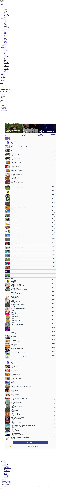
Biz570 (5, 46)
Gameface (5, 33)
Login (3, 79)
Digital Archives (6, 68)
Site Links (3, 461)
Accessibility (5, 474)
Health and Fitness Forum (7, 54)
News (4, 8)
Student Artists (4, 109)
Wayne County (6, 25)
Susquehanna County (6, 27)
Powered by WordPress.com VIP (6, 484)
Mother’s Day (4, 108)
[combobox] (28, 134)
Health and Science (6, 15)
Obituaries (5, 28)
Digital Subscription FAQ (7, 475)
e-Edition (3, 76)
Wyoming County (6, 26)
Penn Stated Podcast (6, 63)
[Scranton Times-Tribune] (3, 101)
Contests (5, 53)
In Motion (5, 60)
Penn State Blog (6, 62)
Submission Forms (4, 7)
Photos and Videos (6, 11)
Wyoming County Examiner (7, 468)
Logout (3, 80)
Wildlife (5, 38)
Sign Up (1, 83)
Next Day (29, 446)
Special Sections (4, 77)
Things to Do (3, 47)
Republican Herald (6, 467)
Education (5, 12)
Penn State (5, 36)
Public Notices (5, 72)
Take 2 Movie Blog (6, 66)
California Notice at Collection (6, 481)
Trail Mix (5, 65)
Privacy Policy (5, 473)
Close (1, 488)
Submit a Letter (6, 44)
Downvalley (5, 24)
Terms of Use (4, 479)
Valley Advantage (4, 17)
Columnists (5, 41)
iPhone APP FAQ (6, 476)
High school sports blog (7, 34)
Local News (3, 18)
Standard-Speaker (6, 466)
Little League (5, 35)
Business (3, 45)
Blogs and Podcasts (4, 57)
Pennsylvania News (6, 14)
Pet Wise (5, 52)
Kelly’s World (5, 61)
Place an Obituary (6, 29)
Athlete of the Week (6, 31)
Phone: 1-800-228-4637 (7, 471)
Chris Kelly (5, 42)
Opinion (5, 40)
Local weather (5, 9)
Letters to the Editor (6, 43)
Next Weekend (36, 446)
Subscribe (3, 94)
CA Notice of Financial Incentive (6, 482)
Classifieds (5, 70)
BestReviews (3, 74)
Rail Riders (5, 37)
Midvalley (5, 23)
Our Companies (4, 465)
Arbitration (3, 483)
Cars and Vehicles (6, 71)
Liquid (4, 55)
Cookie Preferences (4, 480)
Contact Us (6, 89)
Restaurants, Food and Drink (7, 49)
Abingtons (5, 21)
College (5, 32)
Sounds (5, 64)
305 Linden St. (6, 469)
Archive (5, 463)
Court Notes (5, 10)
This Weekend (32, 446)
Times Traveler (6, 50)
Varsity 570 (5, 39)
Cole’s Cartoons (6, 58)
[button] (30, 0)
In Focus (5, 59)
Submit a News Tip (6, 69)
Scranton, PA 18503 (6, 470)
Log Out (9, 89)
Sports (3, 30)
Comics (5, 51)
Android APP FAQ (6, 477)
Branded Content (4, 75)
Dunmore (5, 20)
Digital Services (4, 67)
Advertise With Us (15, 123)
